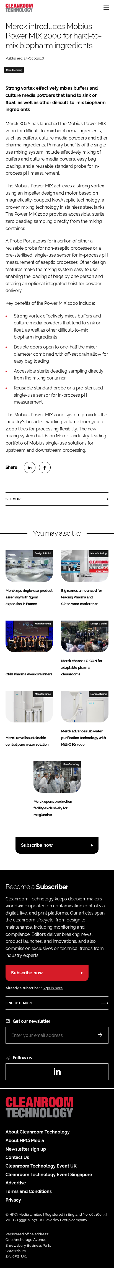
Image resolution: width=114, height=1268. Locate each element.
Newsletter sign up (26, 1149)
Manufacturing (14, 70)
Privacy (13, 1200)
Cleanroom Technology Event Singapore (49, 1174)
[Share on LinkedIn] (29, 467)
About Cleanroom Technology (38, 1132)
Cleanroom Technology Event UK (41, 1166)
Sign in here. (53, 988)
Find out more (19, 1003)
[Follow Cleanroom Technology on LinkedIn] (57, 1073)
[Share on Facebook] (45, 467)
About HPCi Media (25, 1140)
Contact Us (17, 1157)
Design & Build (43, 553)
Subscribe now (37, 845)
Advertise (16, 1183)
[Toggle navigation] (106, 8)
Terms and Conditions (29, 1191)
